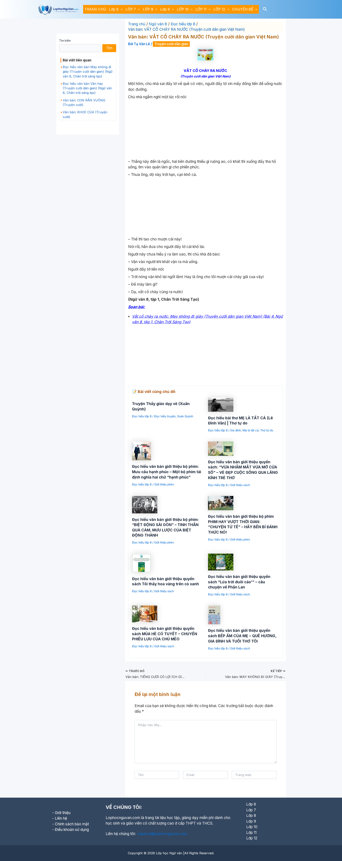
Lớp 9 (165, 9)
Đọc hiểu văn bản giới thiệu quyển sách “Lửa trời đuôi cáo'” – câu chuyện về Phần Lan (239, 581)
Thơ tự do (266, 430)
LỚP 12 (219, 9)
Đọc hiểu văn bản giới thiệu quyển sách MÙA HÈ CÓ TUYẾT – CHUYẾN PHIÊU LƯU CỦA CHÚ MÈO (164, 633)
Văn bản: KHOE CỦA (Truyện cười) (85, 114)
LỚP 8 (148, 9)
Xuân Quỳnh (185, 416)
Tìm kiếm (65, 40)
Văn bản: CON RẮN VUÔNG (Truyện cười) (84, 102)
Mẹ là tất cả (250, 430)
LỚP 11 (200, 9)
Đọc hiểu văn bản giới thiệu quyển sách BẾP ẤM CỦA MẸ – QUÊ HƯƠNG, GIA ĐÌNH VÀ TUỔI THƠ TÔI (242, 635)
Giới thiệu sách (240, 485)
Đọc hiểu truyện (165, 416)
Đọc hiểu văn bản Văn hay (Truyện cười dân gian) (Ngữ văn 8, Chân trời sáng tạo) (87, 88)
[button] (121, 9)
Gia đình (235, 430)
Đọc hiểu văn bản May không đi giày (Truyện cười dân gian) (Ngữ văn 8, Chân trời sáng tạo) (87, 71)
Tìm (109, 48)
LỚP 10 (183, 9)
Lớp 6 (114, 9)
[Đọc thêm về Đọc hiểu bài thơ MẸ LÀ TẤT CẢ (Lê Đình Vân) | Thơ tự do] (220, 404)
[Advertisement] (205, 129)
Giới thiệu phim (164, 484)
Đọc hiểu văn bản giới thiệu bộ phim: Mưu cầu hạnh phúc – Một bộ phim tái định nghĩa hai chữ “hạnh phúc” (166, 471)
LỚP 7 (130, 9)
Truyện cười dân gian (171, 44)
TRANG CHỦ (95, 9)
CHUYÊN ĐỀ (242, 9)
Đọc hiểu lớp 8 (142, 416)
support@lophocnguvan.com (162, 833)
